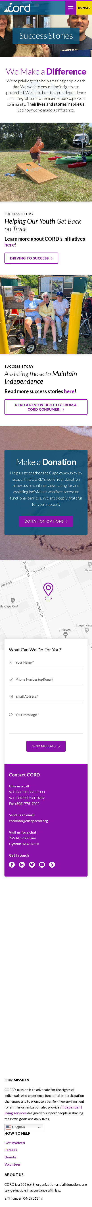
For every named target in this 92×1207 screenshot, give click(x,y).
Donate (84, 7)
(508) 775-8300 (32, 792)
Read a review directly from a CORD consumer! (46, 407)
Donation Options (45, 521)
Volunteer (12, 1164)
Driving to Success (30, 258)
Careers (10, 1150)
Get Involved (14, 1143)
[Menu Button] (70, 8)
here (9, 245)
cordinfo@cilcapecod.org (28, 821)
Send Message (44, 746)
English (18, 1127)
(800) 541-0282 (32, 797)
